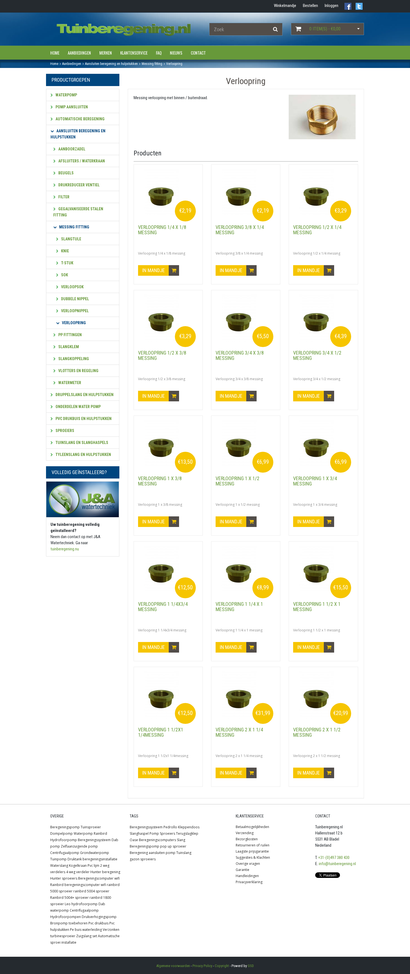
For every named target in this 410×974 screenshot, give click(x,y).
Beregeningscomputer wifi (99, 878)
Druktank (74, 859)
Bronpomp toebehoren (69, 923)
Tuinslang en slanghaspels (81, 442)
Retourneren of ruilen (252, 845)
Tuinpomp (58, 859)
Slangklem (68, 347)
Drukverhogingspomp (99, 916)
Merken (105, 53)
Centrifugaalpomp (64, 852)
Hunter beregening (105, 872)
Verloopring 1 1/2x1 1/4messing (160, 732)
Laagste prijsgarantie (252, 851)
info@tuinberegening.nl (337, 863)
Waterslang (59, 865)
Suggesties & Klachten (253, 857)
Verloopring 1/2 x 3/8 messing (162, 355)
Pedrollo (170, 827)
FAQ (158, 53)
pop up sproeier (173, 846)
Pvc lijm (93, 865)
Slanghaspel (139, 833)
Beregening (139, 852)
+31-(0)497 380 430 (333, 857)
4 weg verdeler (78, 872)
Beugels (65, 173)
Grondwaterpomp (94, 852)
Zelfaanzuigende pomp (79, 846)
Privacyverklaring (249, 882)
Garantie (242, 869)
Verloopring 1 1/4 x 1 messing (239, 606)
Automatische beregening (80, 119)
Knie (64, 251)
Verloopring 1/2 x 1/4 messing (317, 230)
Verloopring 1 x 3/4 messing (315, 481)
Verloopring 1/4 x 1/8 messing (162, 230)
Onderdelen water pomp (78, 406)
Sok (64, 275)
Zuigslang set (86, 936)
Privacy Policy (202, 966)
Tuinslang (183, 852)
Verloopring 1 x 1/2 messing (237, 481)
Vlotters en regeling (77, 370)
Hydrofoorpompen (65, 916)
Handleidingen (247, 875)
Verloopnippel (74, 311)
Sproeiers (64, 430)
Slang (181, 840)
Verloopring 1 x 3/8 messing (160, 481)
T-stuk (66, 263)
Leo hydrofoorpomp (81, 904)
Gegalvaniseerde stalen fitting (78, 212)
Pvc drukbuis (98, 923)
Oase (134, 840)
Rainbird (100, 833)
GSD (251, 966)
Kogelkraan (78, 865)
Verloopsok (72, 287)
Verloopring (73, 323)
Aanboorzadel (71, 149)
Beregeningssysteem (94, 840)
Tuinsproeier (91, 827)
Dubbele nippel (74, 299)
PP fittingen (69, 335)
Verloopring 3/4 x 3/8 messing (240, 355)
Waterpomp (66, 95)
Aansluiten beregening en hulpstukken (77, 134)
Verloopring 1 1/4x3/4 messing (163, 606)
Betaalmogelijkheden (252, 826)
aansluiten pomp (162, 852)
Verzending (245, 833)
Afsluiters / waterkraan (81, 161)
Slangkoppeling (73, 359)
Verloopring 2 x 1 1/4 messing (239, 732)
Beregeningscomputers (157, 840)
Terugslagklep (187, 833)
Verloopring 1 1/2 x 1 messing (317, 606)
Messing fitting (73, 227)
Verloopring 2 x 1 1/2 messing (317, 732)
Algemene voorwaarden (173, 966)
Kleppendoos (188, 827)
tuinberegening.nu (64, 548)
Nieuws (176, 53)
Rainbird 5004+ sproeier (69, 897)
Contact (198, 53)
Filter (63, 197)
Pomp (154, 833)
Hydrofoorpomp (63, 840)
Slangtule (70, 239)
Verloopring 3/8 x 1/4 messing (240, 230)
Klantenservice (134, 53)
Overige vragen (248, 863)
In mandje (154, 270)
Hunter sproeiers (63, 878)
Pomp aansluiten (71, 107)
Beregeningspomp (65, 827)
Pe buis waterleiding (86, 929)
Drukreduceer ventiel (78, 185)
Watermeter (69, 382)
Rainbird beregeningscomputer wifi (78, 884)
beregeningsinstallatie (100, 859)
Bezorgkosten (247, 839)
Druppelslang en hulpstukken (84, 394)
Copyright (222, 966)
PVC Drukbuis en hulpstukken (83, 418)
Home (54, 53)
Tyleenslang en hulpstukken (83, 454)
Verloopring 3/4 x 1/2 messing (317, 355)
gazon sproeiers (143, 859)
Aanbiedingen (79, 53)
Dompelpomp (61, 833)
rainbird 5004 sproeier (91, 891)
